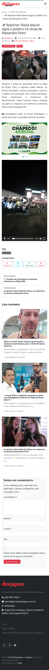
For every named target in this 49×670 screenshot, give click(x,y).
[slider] (22, 235)
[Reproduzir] (5, 236)
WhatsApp (29, 262)
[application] (24, 197)
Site (5, 536)
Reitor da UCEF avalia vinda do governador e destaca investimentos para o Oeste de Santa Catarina (24, 340)
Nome (7, 515)
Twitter (18, 262)
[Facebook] (4, 642)
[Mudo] (40, 236)
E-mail (7, 526)
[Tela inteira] (44, 236)
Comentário (10, 494)
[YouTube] (15, 642)
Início (4, 12)
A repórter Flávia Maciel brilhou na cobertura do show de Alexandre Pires (24, 289)
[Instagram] (9, 642)
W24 (20, 660)
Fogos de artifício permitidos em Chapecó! (22, 629)
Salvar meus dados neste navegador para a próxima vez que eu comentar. (24, 552)
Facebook (7, 262)
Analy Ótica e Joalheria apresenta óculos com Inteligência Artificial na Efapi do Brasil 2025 (24, 394)
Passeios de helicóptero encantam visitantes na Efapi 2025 (20, 277)
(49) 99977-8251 (12, 594)
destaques (6, 250)
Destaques (8, 38)
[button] (21, 153)
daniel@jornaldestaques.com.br (20, 598)
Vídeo (31, 41)
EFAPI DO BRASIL (18, 12)
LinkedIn (41, 262)
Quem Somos (8, 625)
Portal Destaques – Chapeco (20, 654)
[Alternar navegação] (45, 4)
